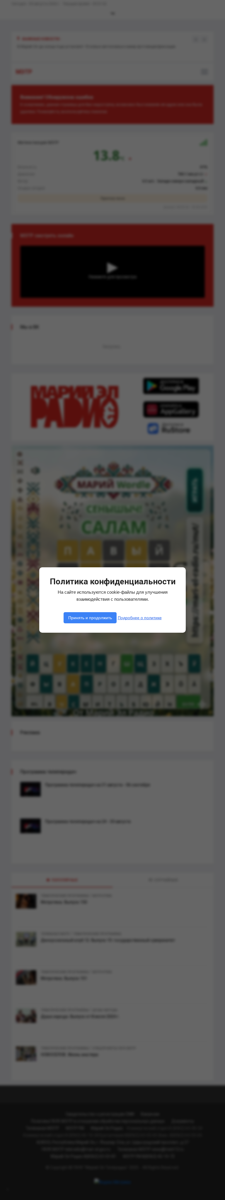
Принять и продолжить (90, 617)
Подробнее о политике (140, 617)
